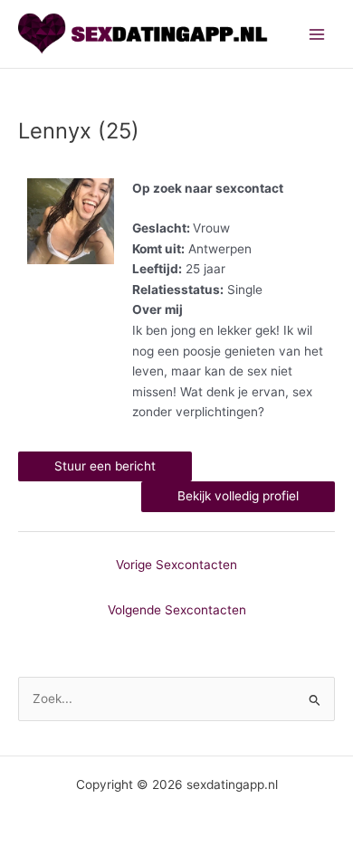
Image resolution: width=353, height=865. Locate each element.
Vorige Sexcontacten (176, 564)
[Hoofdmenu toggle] (317, 33)
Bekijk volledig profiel (238, 496)
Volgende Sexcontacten (177, 610)
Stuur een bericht (105, 466)
